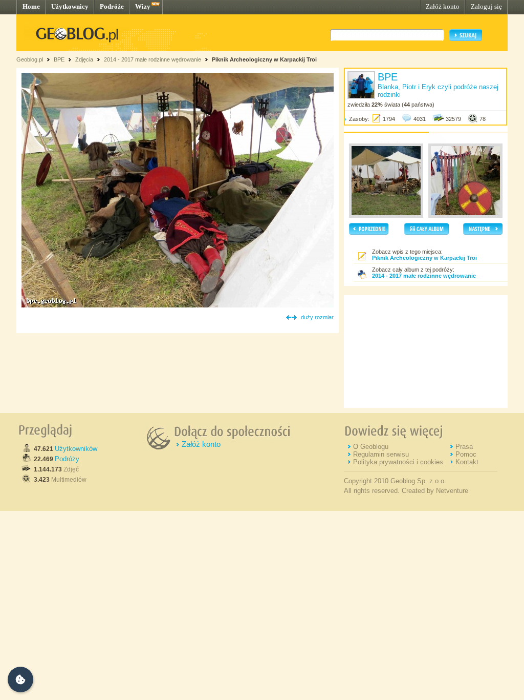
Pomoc (465, 454)
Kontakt (466, 462)
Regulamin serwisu (381, 454)
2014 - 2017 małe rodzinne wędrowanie (153, 59)
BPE (59, 59)
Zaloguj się (486, 6)
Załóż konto (443, 6)
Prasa (464, 446)
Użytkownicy (70, 6)
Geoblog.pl (29, 59)
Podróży (67, 459)
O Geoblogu (370, 446)
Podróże (112, 6)
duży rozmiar (317, 317)
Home (31, 6)
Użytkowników (76, 448)
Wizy (142, 6)
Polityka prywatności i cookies (398, 462)
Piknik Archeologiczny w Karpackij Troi (264, 59)
